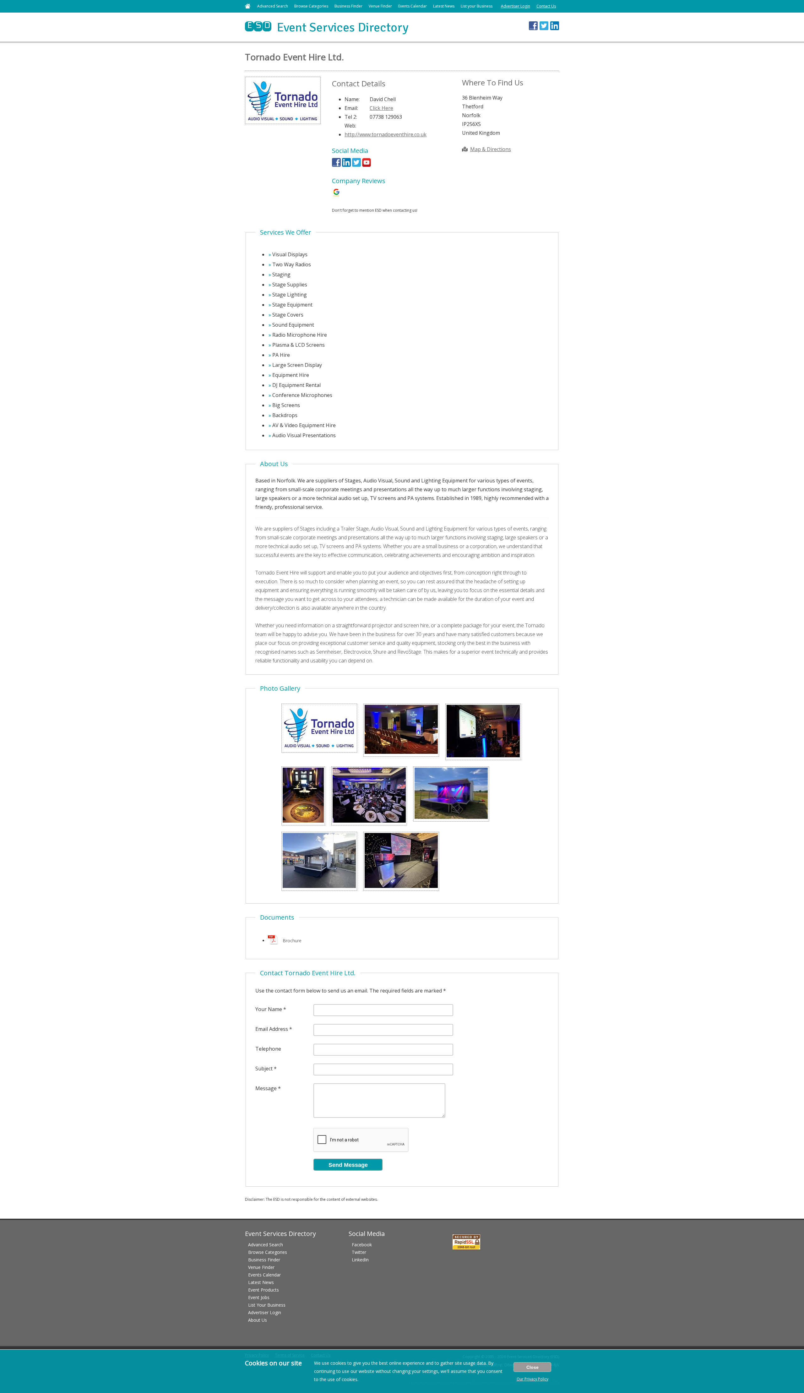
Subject (264, 1068)
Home (247, 6)
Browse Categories (311, 6)
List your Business (476, 6)
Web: (350, 125)
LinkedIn (360, 1260)
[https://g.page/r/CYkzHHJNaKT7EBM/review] (336, 195)
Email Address (271, 1029)
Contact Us (546, 6)
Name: (352, 99)
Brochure (292, 941)
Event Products (263, 1290)
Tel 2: (351, 116)
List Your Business (266, 1305)
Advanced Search (272, 6)
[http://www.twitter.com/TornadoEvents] (356, 164)
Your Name (268, 1009)
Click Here (381, 108)
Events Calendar (412, 6)
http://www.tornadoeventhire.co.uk (385, 134)
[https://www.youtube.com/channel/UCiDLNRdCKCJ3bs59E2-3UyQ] (366, 164)
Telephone (268, 1048)
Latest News (443, 6)
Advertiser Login (515, 6)
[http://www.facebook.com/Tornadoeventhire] (336, 164)
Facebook (362, 1245)
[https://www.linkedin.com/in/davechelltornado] (346, 164)
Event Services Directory (327, 27)
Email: (351, 108)
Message (266, 1088)
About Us (257, 1320)
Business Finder (348, 6)
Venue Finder (380, 6)
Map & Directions (490, 149)
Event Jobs (258, 1297)
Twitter (359, 1252)
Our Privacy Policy (532, 1379)
